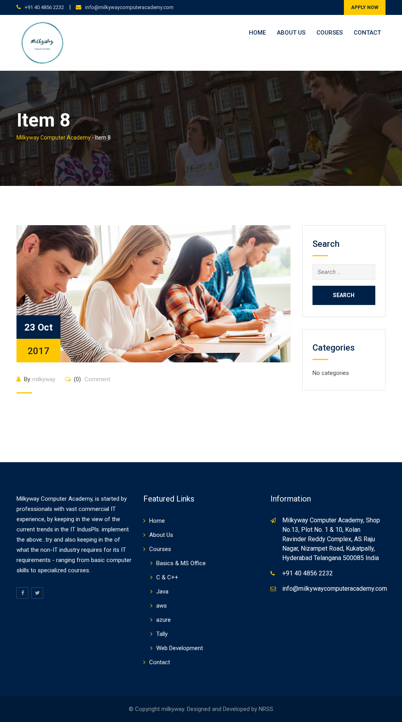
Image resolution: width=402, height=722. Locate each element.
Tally (162, 633)
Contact (367, 32)
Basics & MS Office (181, 563)
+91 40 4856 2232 (44, 7)
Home (257, 32)
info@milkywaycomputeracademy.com (129, 7)
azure (163, 619)
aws (161, 605)
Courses (329, 32)
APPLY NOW (364, 7)
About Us (291, 32)
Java (162, 591)
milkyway (43, 379)
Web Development (179, 648)
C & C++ (167, 577)
